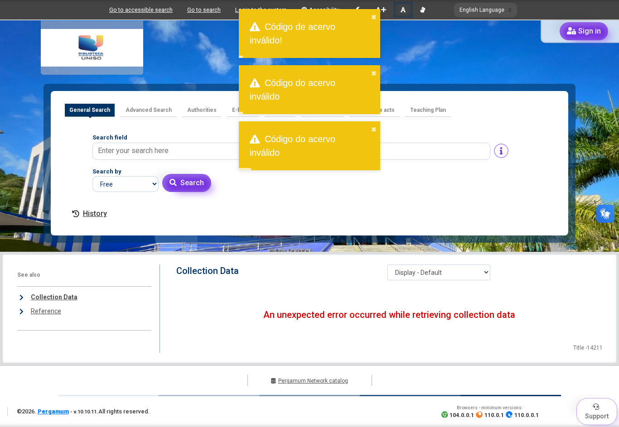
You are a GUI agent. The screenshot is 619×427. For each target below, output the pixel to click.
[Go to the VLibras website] (422, 10)
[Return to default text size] (403, 10)
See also (28, 275)
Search (192, 182)
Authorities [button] (202, 110)
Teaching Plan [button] (428, 110)
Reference (46, 311)
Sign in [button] (589, 31)
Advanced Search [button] (149, 110)
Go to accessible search (141, 9)
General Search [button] (89, 110)
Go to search (204, 9)
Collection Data (54, 297)
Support (597, 416)
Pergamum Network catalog (313, 381)
